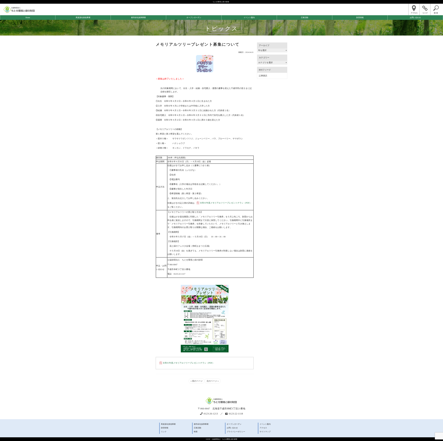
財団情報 (360, 17)
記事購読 (263, 76)
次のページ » (213, 381)
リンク (163, 432)
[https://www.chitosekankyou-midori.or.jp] (19, 9)
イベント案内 (249, 17)
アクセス (263, 428)
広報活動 (304, 17)
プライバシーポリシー (236, 432)
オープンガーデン (193, 17)
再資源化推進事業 (83, 17)
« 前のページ (197, 381)
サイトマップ (265, 432)
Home (27, 17)
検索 (196, 432)
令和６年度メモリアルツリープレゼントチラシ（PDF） (225, 203)
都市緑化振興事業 (138, 17)
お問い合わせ (415, 17)
